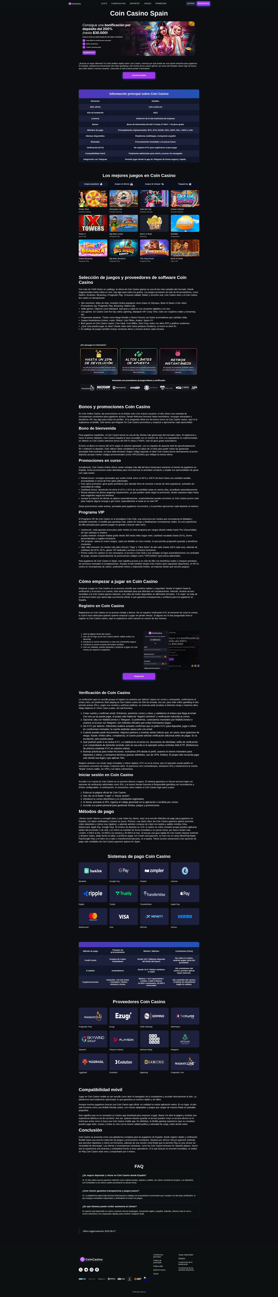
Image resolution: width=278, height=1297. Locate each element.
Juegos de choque (152, 184)
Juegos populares (91, 184)
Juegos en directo (122, 184)
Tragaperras (183, 184)
